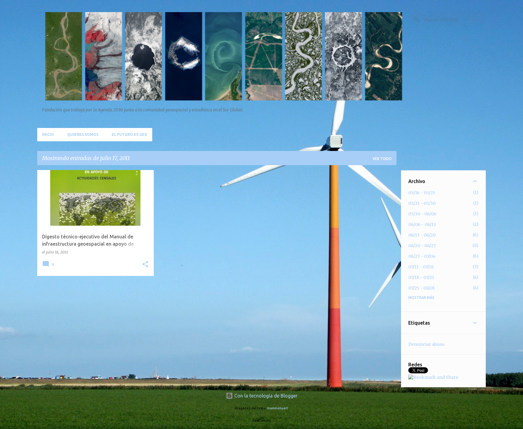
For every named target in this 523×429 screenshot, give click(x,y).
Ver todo (382, 159)
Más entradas (217, 293)
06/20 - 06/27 (422, 245)
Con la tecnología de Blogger (265, 395)
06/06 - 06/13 (422, 224)
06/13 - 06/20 (422, 235)
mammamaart (277, 408)
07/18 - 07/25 (421, 277)
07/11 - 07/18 (421, 267)
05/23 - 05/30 (422, 203)
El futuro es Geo (129, 134)
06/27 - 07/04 (422, 256)
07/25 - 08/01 (421, 288)
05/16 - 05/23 (421, 192)
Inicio (48, 134)
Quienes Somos (82, 134)
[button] (145, 264)
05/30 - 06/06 (422, 214)
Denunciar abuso (426, 344)
